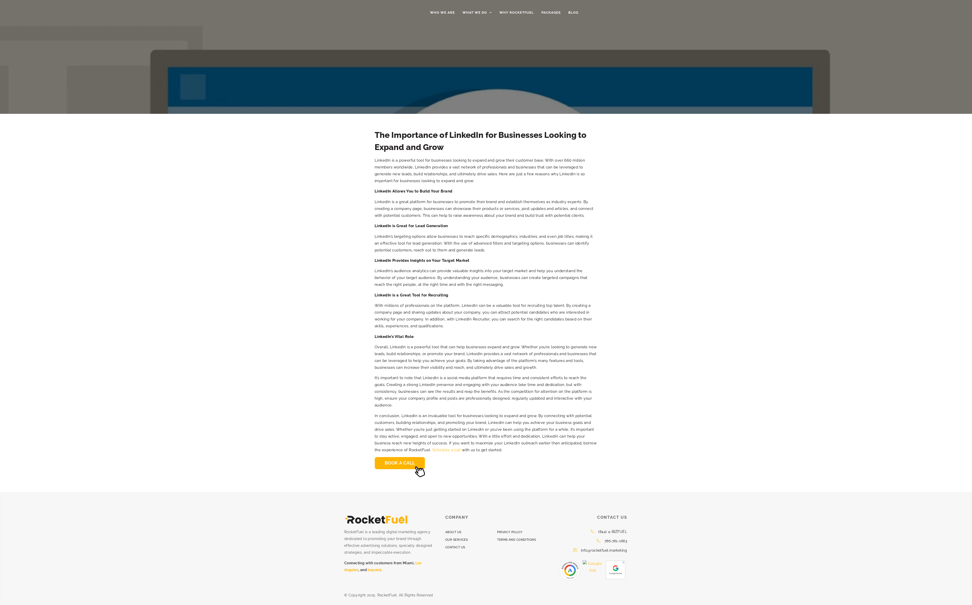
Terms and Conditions (516, 540)
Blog (573, 12)
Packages (551, 12)
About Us (453, 532)
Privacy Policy (509, 532)
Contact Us (455, 547)
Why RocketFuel (516, 12)
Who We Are (442, 12)
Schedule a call (446, 450)
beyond (374, 570)
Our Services (456, 540)
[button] (619, 13)
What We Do (474, 12)
